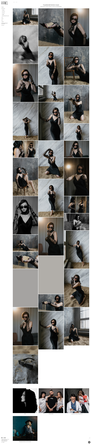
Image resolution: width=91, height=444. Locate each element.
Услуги (2, 18)
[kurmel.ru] (4, 3)
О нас (2, 17)
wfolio (3, 442)
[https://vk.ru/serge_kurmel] (1, 437)
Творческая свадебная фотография (4, 23)
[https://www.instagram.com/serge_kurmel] (2, 437)
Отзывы (2, 21)
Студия (3, 14)
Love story (3, 11)
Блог (2, 20)
